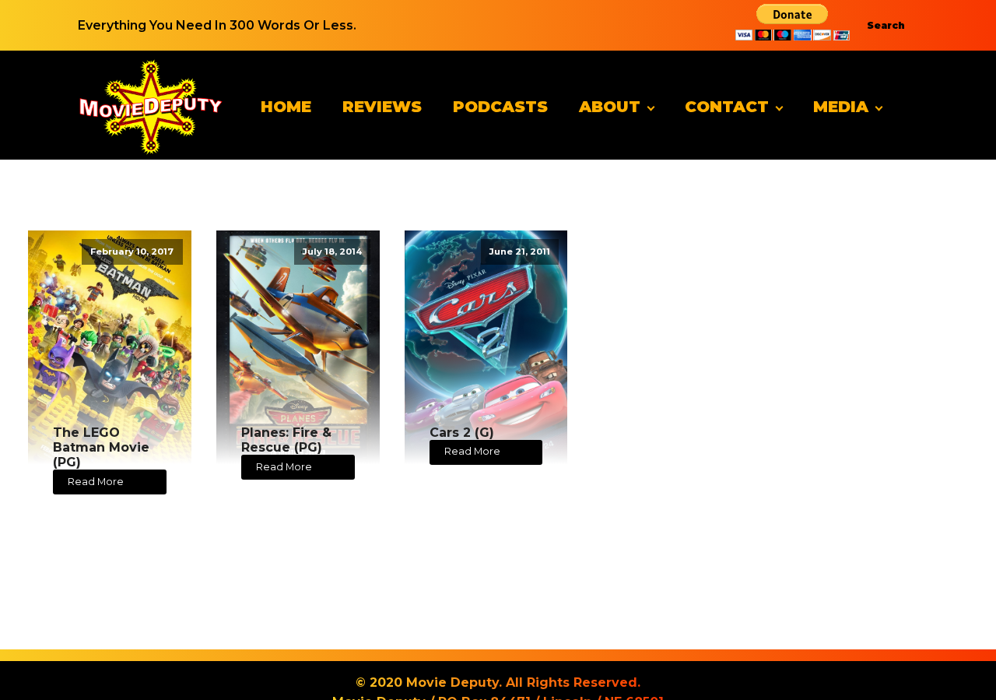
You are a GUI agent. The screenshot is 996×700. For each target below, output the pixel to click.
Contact (727, 106)
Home (286, 106)
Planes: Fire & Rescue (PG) (286, 440)
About (609, 106)
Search (886, 25)
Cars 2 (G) (462, 432)
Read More (96, 481)
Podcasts (500, 106)
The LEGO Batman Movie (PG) (101, 447)
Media (840, 106)
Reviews (382, 106)
